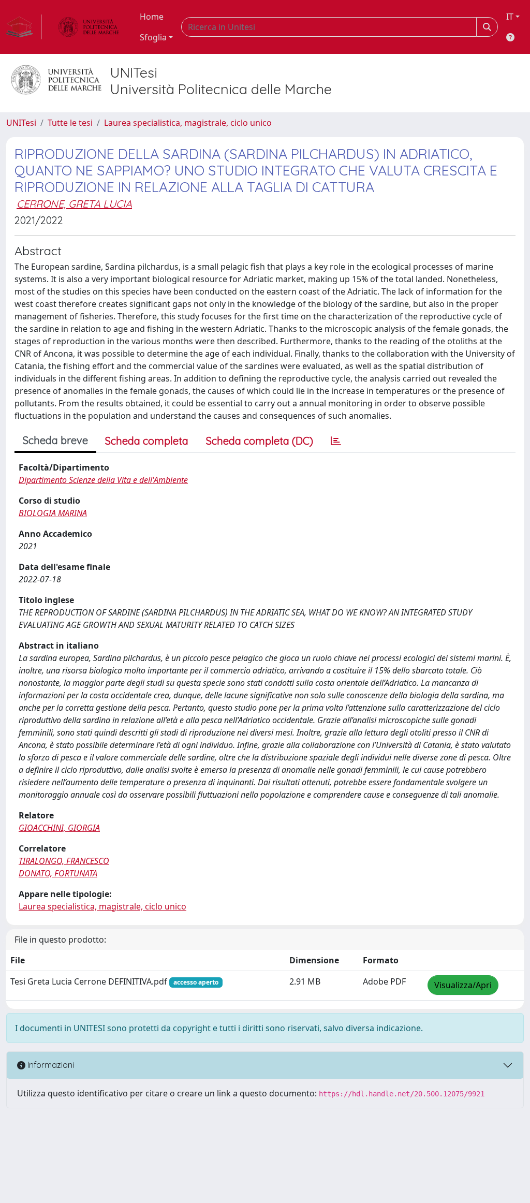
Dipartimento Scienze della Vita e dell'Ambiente (103, 480)
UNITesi (21, 122)
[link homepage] (23, 26)
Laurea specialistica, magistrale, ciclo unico (188, 122)
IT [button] (509, 16)
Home (152, 16)
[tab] (336, 441)
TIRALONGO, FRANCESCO (64, 861)
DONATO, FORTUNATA (58, 873)
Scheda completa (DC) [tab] (259, 440)
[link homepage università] (88, 26)
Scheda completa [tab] (146, 440)
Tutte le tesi (70, 122)
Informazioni (49, 1065)
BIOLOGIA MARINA (53, 513)
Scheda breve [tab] (55, 440)
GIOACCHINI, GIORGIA (59, 827)
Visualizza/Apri (463, 985)
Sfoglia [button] (153, 37)
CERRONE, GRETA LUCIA (74, 203)
